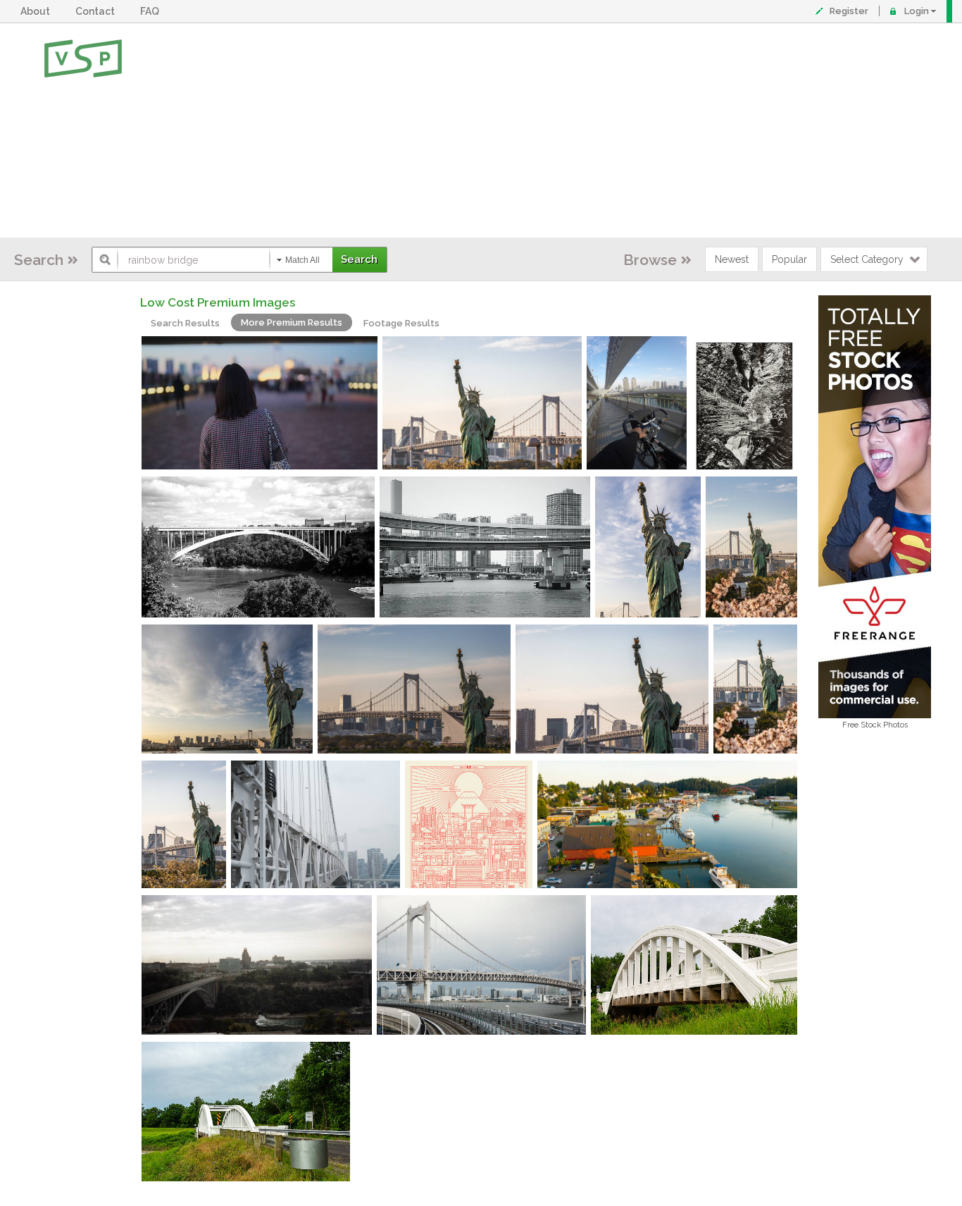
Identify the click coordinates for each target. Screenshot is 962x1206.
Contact (97, 11)
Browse (650, 260)
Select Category (867, 259)
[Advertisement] (527, 130)
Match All (302, 260)
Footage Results (401, 323)
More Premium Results (291, 322)
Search (38, 260)
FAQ (151, 11)
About (37, 11)
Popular (789, 259)
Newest (732, 259)
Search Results (185, 323)
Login (916, 11)
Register (849, 11)
